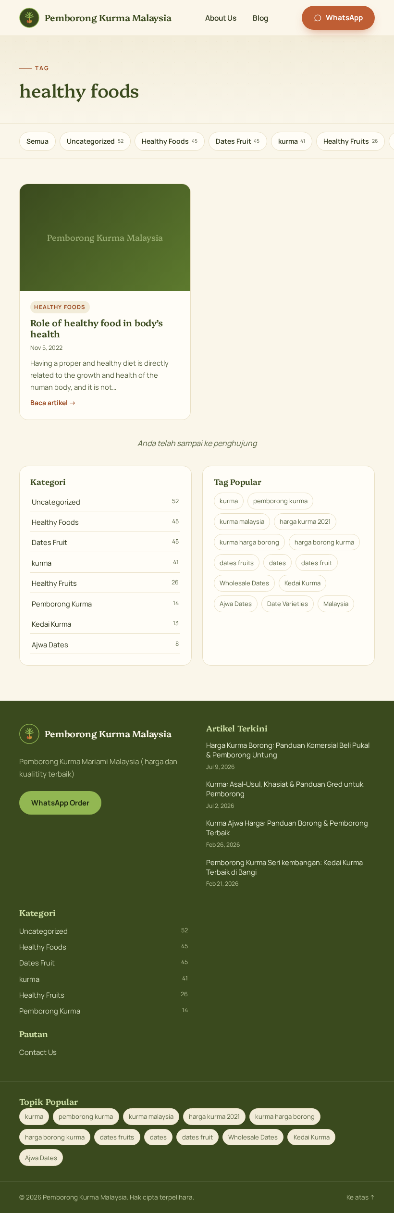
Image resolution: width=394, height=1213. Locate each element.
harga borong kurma (324, 542)
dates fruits (237, 562)
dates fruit (316, 562)
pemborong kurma (280, 500)
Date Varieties (287, 603)
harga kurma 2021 (305, 521)
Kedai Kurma (105, 624)
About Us (220, 17)
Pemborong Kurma (105, 603)
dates (277, 562)
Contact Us (38, 1052)
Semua (37, 141)
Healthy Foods (169, 141)
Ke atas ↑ (360, 1197)
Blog (260, 17)
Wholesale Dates (244, 583)
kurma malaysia (242, 521)
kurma (292, 141)
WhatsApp (344, 17)
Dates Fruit (238, 141)
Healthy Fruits (350, 141)
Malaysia (335, 603)
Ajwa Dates (105, 644)
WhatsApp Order (60, 803)
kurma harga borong (249, 542)
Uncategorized (95, 141)
